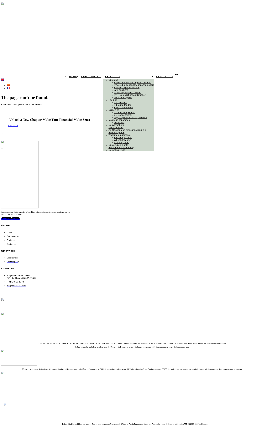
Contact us (164, 76)
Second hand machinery (121, 147)
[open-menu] (176, 74)
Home (73, 76)
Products (112, 76)
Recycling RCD (116, 150)
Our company (91, 76)
